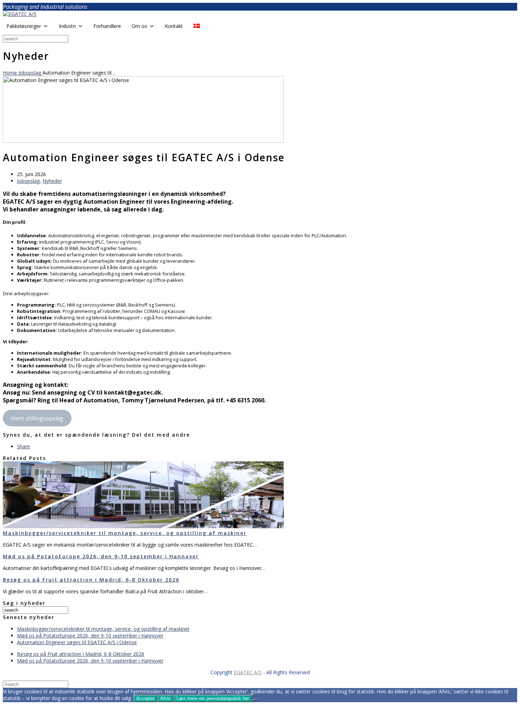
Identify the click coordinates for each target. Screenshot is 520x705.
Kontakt (174, 26)
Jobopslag (28, 180)
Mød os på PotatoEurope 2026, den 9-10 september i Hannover (101, 556)
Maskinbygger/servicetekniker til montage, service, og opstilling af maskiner (125, 533)
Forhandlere (107, 26)
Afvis (165, 698)
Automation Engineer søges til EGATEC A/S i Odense (77, 642)
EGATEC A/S (248, 672)
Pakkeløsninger (23, 26)
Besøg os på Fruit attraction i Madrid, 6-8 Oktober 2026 (91, 579)
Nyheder (52, 180)
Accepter (145, 698)
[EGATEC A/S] (19, 14)
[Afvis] (255, 700)
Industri (67, 26)
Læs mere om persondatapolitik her (213, 698)
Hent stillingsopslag (37, 418)
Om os (139, 26)
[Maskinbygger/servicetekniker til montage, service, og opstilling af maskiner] (143, 526)
